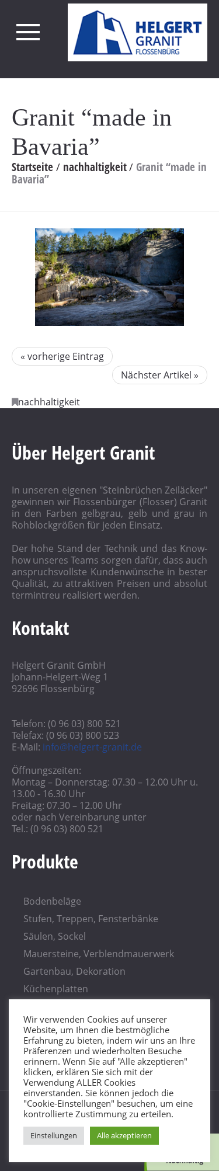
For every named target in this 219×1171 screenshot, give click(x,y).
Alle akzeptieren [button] (124, 1135)
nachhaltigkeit (95, 167)
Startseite (32, 167)
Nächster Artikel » (160, 375)
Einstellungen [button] (53, 1135)
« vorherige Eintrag (62, 356)
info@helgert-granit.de (92, 747)
